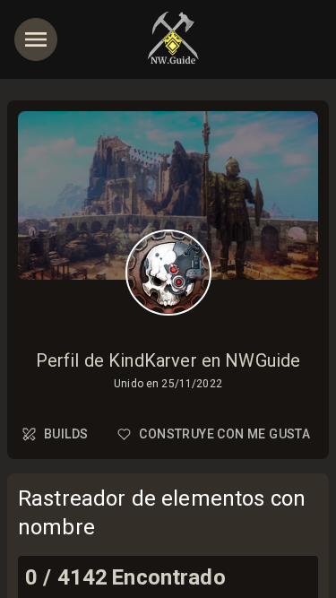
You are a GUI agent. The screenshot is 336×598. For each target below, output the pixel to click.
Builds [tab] (66, 434)
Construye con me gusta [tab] (224, 434)
